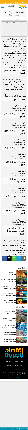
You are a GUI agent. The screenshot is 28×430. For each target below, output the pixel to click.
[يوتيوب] (13, 3)
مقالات (5, 374)
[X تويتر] (10, 3)
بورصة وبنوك (8, 361)
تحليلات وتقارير (21, 374)
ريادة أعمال (8, 370)
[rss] (22, 3)
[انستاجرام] (15, 3)
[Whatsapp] (17, 3)
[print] (23, 258)
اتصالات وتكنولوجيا (18, 370)
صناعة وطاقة (18, 366)
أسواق (16, 361)
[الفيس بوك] (8, 3)
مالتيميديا (12, 374)
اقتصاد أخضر (9, 366)
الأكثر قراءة (21, 268)
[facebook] (4, 258)
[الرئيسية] (5, 3)
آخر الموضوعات (20, 307)
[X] (9, 258)
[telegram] (18, 258)
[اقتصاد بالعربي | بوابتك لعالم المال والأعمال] (23, 7)
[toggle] (2, 6)
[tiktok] (20, 3)
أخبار (22, 361)
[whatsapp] (14, 258)
